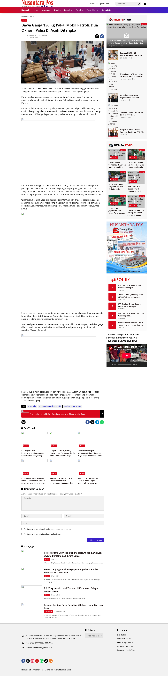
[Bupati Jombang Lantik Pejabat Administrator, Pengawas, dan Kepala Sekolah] (113, 97)
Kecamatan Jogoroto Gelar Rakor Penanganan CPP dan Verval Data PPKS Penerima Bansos (117, 210)
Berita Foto (113, 157)
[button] (138, 4)
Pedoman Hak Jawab (125, 646)
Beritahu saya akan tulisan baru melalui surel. (43, 534)
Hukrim (24, 20)
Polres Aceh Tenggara (73, 406)
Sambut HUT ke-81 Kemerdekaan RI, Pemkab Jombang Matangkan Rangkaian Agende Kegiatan (132, 54)
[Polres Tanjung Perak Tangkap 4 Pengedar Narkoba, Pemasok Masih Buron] (31, 575)
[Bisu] (139, 364)
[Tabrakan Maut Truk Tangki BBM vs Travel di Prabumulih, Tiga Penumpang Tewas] (113, 114)
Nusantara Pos (31, 35)
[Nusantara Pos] (37, 3)
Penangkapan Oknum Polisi (51, 406)
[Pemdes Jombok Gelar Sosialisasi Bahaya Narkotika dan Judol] (31, 610)
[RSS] (51, 661)
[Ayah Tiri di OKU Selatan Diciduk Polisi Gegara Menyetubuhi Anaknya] (91, 467)
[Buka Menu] (145, 3)
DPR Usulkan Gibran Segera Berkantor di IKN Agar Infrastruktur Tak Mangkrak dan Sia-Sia (131, 305)
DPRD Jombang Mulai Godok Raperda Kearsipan (129, 286)
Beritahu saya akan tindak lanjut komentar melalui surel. (47, 529)
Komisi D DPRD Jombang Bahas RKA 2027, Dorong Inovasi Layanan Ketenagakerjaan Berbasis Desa (131, 295)
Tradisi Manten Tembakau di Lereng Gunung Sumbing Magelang (117, 164)
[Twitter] (92, 422)
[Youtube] (37, 661)
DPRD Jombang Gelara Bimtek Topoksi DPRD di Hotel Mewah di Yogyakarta (134, 188)
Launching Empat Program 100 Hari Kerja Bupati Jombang (115, 186)
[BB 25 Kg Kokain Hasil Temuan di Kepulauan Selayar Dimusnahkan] (31, 592)
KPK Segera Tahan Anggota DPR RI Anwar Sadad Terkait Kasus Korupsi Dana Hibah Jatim (33, 480)
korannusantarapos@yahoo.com (39, 648)
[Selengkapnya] (126, 19)
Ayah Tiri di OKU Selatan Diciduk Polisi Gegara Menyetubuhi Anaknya (88, 480)
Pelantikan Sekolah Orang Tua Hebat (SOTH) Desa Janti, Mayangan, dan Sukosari (136, 212)
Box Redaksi (122, 635)
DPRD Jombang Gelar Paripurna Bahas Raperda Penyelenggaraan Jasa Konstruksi (131, 314)
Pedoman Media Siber (126, 650)
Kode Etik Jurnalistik (125, 642)
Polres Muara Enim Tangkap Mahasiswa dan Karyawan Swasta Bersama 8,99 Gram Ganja (73, 554)
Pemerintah (48, 611)
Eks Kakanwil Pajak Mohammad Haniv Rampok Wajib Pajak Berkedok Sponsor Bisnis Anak (91, 453)
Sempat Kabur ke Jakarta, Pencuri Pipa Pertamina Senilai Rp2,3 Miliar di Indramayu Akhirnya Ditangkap (62, 453)
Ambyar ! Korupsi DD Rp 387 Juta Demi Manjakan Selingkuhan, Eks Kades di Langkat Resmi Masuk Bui (61, 480)
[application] (127, 355)
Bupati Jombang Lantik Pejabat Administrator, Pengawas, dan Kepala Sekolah (129, 96)
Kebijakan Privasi (124, 638)
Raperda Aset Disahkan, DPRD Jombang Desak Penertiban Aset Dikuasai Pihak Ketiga (131, 324)
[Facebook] (87, 422)
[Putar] (109, 364)
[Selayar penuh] (143, 364)
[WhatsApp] (102, 422)
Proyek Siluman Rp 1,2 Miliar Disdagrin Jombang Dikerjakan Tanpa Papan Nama (136, 164)
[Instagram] (32, 661)
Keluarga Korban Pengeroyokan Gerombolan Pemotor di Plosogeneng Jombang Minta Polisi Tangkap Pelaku (34, 453)
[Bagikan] (102, 36)
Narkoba (33, 406)
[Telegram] (97, 422)
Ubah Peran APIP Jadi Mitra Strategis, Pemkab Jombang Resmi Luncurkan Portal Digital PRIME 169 (131, 75)
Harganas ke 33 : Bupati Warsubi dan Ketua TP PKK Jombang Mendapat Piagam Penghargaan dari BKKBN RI (132, 130)
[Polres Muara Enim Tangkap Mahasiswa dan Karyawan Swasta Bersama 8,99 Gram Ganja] (31, 557)
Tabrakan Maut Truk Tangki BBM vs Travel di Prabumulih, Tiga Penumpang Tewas (131, 113)
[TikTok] (46, 661)
